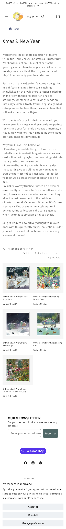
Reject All (33, 515)
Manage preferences (33, 523)
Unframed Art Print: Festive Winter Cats (46, 298)
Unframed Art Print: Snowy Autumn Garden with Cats (15, 390)
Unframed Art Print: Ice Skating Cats (47, 344)
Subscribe (51, 433)
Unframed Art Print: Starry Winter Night (15, 344)
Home (16, 28)
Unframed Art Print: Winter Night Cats (15, 298)
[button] (6, 16)
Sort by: (27, 253)
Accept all (33, 506)
